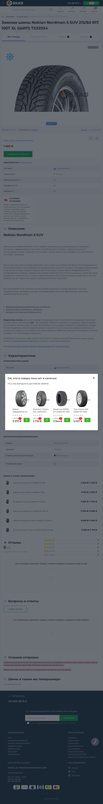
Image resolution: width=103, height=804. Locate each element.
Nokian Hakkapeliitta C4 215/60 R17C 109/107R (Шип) (20, 410)
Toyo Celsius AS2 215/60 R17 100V (80, 410)
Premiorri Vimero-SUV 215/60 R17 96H (41, 410)
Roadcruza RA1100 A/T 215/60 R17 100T (61, 410)
